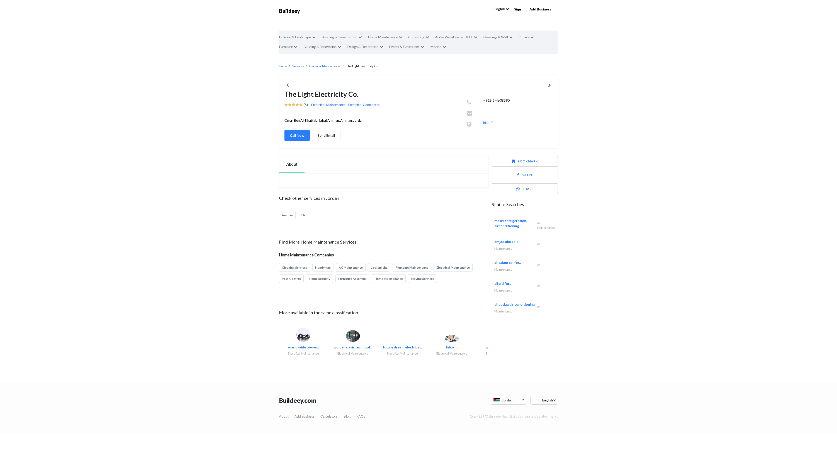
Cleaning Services (294, 267)
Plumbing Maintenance (411, 267)
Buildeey (289, 11)
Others (524, 37)
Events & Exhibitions (404, 46)
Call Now (297, 135)
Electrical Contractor (364, 104)
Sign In (519, 9)
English (500, 9)
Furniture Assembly (352, 278)
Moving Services (422, 278)
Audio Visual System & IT (454, 37)
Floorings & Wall (495, 37)
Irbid (304, 215)
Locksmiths (379, 267)
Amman (287, 215)
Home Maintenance (383, 37)
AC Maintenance (351, 267)
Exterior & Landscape (295, 37)
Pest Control (291, 278)
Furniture (286, 46)
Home (283, 66)
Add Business (540, 9)
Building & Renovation (320, 46)
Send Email (326, 135)
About (284, 416)
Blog (347, 416)
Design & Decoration (362, 46)
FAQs (361, 416)
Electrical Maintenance (324, 66)
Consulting (416, 37)
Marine (435, 46)
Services (298, 66)
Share (527, 175)
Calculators (329, 416)
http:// (488, 122)
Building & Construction (339, 37)
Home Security (319, 278)
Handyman (323, 267)
